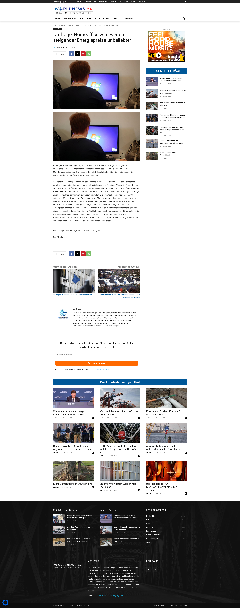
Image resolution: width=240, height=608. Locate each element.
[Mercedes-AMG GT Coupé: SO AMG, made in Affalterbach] (59, 542)
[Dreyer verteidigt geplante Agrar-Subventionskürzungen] (59, 518)
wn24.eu (61, 47)
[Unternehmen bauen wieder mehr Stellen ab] (120, 471)
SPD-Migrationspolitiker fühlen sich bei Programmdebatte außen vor (173, 129)
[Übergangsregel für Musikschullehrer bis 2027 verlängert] (166, 471)
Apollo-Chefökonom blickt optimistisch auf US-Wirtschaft (164, 448)
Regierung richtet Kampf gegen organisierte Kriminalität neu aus (72, 448)
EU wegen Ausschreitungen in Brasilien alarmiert (73, 295)
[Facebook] (185, 1)
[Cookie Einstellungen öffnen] (5, 605)
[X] (77, 53)
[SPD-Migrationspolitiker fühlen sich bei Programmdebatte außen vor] (152, 130)
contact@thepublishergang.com (110, 595)
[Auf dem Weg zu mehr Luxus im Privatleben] (59, 530)
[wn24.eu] (54, 47)
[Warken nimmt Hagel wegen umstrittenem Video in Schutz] (152, 81)
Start (54, 25)
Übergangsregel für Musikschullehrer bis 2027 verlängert (161, 487)
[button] (184, 18)
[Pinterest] (83, 53)
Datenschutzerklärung (103, 369)
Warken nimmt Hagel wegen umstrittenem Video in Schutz (70, 413)
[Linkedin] (154, 569)
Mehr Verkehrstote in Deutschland (72, 483)
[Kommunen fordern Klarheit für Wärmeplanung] (152, 106)
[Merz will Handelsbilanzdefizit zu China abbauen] (152, 93)
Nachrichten (62, 25)
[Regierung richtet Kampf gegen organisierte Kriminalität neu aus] (152, 118)
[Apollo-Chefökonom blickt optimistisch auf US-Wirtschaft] (152, 143)
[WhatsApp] (88, 53)
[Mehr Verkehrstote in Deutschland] (152, 156)
